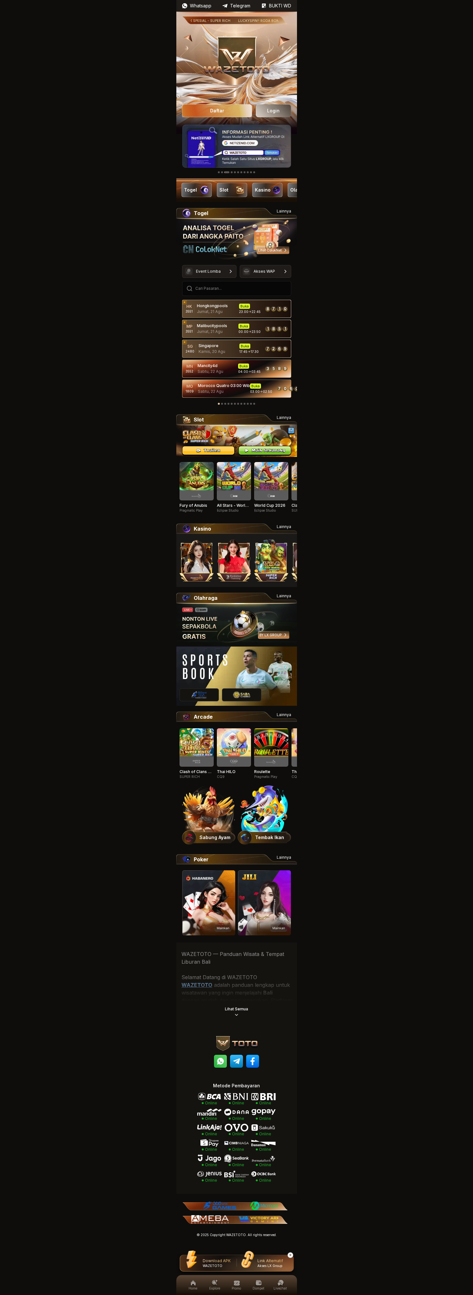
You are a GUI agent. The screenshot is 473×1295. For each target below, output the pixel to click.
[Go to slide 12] (254, 404)
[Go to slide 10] (251, 172)
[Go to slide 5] (235, 172)
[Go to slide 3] (226, 172)
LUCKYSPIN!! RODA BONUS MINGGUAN (253, 21)
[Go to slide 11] (254, 172)
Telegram (240, 5)
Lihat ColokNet (270, 250)
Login (273, 110)
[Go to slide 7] (241, 172)
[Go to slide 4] (232, 172)
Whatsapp (200, 5)
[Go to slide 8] (245, 172)
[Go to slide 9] (248, 172)
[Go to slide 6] (238, 172)
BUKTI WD (280, 5)
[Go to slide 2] (222, 172)
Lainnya (284, 211)
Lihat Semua (236, 1009)
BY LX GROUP (270, 635)
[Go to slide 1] (219, 172)
